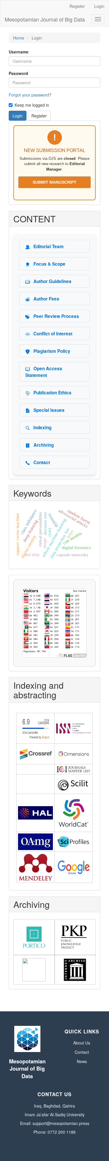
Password (18, 73)
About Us (81, 1043)
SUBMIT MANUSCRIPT (54, 182)
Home (18, 38)
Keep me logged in (32, 105)
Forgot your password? (30, 95)
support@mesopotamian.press (61, 1123)
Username (18, 52)
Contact (82, 1052)
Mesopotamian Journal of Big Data (45, 19)
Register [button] (39, 116)
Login (99, 6)
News (82, 1061)
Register (77, 6)
